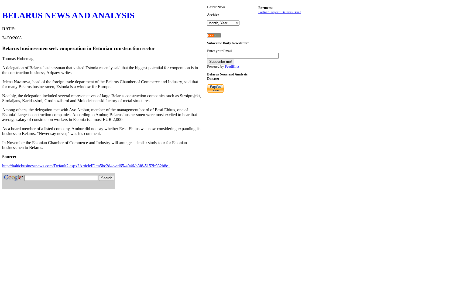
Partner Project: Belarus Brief (279, 12)
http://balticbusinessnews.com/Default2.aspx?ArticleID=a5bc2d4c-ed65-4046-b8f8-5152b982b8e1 (86, 166)
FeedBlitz (232, 66)
